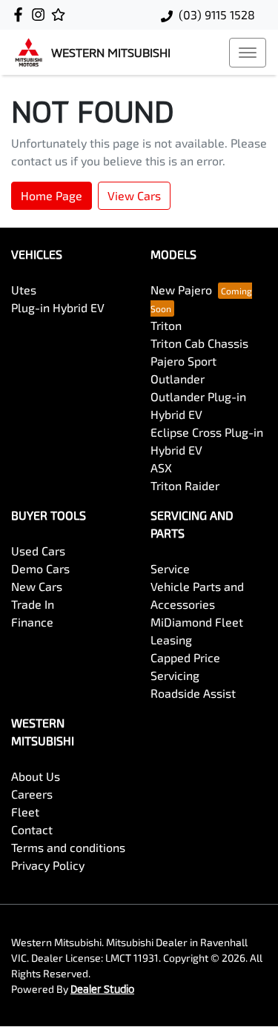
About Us (35, 776)
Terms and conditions (68, 847)
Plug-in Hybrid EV (58, 307)
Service (170, 568)
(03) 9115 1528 (217, 14)
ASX (161, 467)
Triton (166, 325)
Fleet (25, 812)
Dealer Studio (102, 989)
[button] (247, 52)
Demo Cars (40, 568)
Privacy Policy (48, 865)
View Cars (134, 195)
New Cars (36, 586)
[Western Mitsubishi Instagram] (41, 14)
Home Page (51, 195)
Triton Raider (184, 485)
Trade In (32, 604)
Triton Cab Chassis (199, 343)
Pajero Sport (183, 361)
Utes (23, 290)
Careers (32, 794)
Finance (32, 622)
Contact (32, 829)
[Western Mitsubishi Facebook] (21, 14)
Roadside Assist (193, 693)
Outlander (177, 378)
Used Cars (38, 551)
